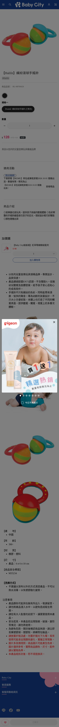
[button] (54, 322)
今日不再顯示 (31, 403)
